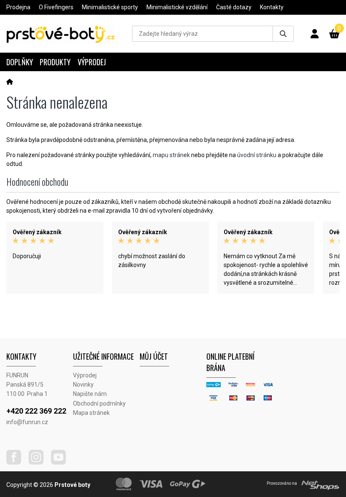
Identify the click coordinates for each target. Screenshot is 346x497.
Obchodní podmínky (99, 403)
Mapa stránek (91, 412)
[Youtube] (61, 462)
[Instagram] (39, 462)
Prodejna (18, 7)
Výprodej (92, 61)
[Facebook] (16, 462)
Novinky (83, 384)
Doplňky (19, 61)
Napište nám (90, 393)
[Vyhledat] (283, 34)
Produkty (55, 61)
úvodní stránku (256, 155)
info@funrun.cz (27, 422)
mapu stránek (171, 155)
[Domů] (9, 81)
